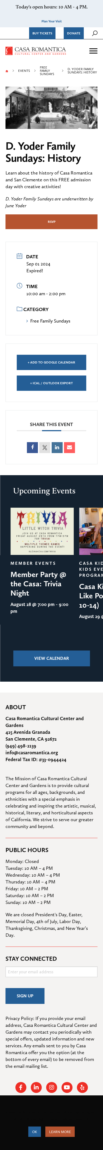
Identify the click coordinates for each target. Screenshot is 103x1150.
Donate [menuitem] (73, 33)
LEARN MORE (60, 1132)
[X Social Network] (44, 447)
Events (24, 70)
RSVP (51, 222)
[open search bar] (95, 33)
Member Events (33, 563)
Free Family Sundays (47, 71)
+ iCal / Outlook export (51, 383)
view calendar (51, 658)
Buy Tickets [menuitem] (42, 33)
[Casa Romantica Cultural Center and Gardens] (35, 50)
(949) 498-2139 (20, 746)
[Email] (69, 447)
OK (34, 1132)
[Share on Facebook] (32, 447)
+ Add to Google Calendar (51, 362)
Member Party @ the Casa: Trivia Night (38, 584)
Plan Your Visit (51, 21)
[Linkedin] (57, 447)
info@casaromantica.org (31, 752)
